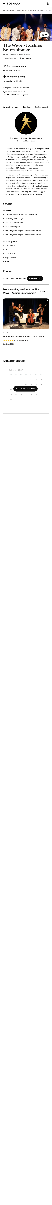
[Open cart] (48, 3)
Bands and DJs (22, 10)
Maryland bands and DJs (38, 10)
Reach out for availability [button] (25, 389)
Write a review (24, 58)
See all (43, 291)
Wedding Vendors (8, 10)
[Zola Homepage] (13, 4)
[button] (44, 35)
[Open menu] (4, 3)
